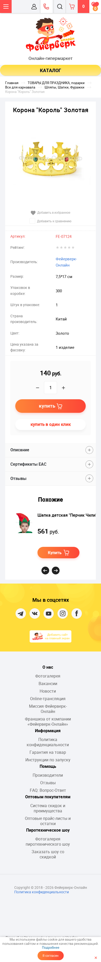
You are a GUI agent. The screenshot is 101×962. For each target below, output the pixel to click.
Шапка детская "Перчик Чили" (61, 515)
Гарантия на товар (48, 752)
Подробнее (50, 947)
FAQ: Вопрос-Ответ (48, 790)
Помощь (48, 766)
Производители (48, 775)
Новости (48, 691)
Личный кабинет (34, 6)
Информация (48, 730)
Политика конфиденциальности (48, 742)
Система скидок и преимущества (47, 808)
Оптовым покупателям (47, 797)
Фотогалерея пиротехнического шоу (48, 841)
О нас (47, 667)
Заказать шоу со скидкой (48, 854)
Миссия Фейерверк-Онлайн (48, 708)
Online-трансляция (48, 698)
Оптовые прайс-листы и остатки (48, 820)
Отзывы (48, 783)
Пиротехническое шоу (48, 830)
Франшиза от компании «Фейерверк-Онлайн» (48, 721)
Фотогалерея (47, 676)
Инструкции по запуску (47, 760)
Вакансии (48, 683)
